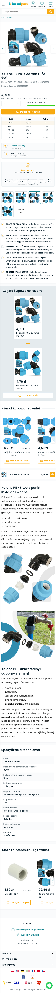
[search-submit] (50, 11)
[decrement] (18, 103)
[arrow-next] (53, 439)
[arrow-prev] (3, 439)
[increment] (4, 103)
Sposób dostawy (18, 145)
